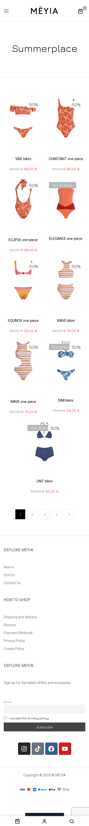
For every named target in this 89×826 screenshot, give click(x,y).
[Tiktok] (38, 749)
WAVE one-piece (23, 402)
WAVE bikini (66, 321)
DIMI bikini (65, 400)
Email (8, 702)
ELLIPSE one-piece (23, 240)
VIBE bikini (23, 159)
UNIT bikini (45, 481)
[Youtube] (65, 749)
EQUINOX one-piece (23, 321)
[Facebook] (51, 749)
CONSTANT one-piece (66, 159)
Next (69, 514)
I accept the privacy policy (29, 718)
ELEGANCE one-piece (65, 239)
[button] (80, 11)
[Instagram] (24, 749)
